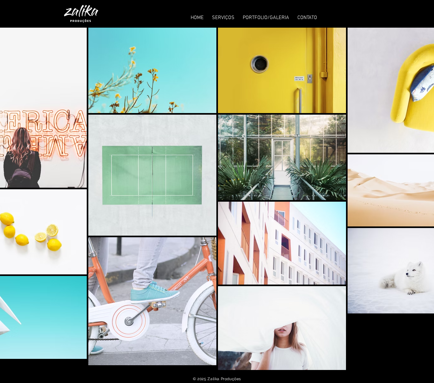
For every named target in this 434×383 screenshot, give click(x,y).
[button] (223, 15)
